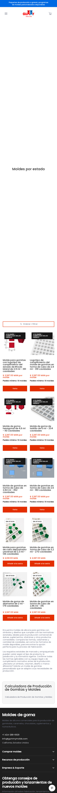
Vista (15, 388)
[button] (50, 13)
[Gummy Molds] (28, 14)
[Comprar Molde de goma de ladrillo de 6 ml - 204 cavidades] (42, 409)
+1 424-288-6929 (10, 734)
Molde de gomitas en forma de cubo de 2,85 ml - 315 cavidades (42, 605)
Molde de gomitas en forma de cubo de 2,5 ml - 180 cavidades (42, 488)
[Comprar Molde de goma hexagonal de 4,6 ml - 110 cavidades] (15, 409)
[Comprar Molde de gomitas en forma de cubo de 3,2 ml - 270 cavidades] (42, 530)
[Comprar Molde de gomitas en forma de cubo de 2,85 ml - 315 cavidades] (42, 584)
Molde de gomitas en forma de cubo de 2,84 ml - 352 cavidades (15, 489)
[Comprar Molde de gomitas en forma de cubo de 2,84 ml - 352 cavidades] (15, 468)
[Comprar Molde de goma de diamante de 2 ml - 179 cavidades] (15, 584)
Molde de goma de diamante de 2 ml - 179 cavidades (13, 603)
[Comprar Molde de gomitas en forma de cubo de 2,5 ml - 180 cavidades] (42, 468)
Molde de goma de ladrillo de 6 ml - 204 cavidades (41, 428)
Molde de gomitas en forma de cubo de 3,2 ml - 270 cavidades (42, 549)
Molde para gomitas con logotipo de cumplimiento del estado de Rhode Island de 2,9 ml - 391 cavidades (14, 366)
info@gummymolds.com (15, 738)
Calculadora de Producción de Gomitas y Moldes (28, 697)
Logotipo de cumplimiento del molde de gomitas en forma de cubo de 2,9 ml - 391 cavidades (42, 365)
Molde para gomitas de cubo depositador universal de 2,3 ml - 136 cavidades (15, 551)
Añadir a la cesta (15, 563)
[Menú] (5, 13)
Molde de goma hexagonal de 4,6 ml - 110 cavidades (14, 428)
